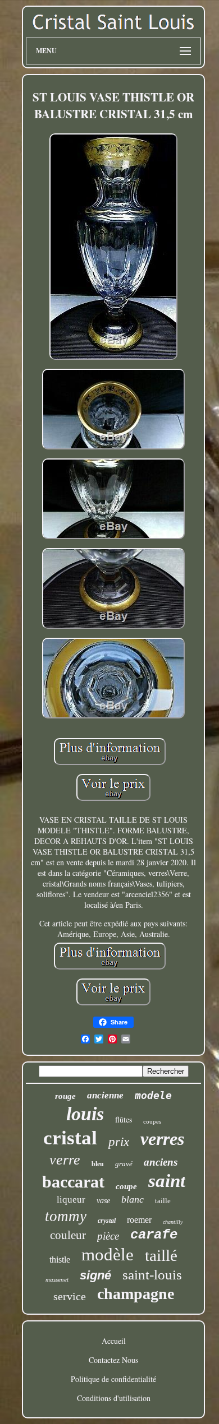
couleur (68, 1235)
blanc (132, 1199)
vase (103, 1200)
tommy (65, 1216)
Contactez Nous (113, 1360)
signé (95, 1275)
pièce (108, 1236)
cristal (70, 1138)
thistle (59, 1259)
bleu (98, 1164)
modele (153, 1095)
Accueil (114, 1340)
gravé (124, 1163)
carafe (153, 1234)
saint (166, 1181)
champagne (135, 1293)
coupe (126, 1186)
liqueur (71, 1199)
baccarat (73, 1181)
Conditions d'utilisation (113, 1398)
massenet (57, 1279)
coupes (152, 1121)
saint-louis (152, 1274)
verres (162, 1139)
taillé (161, 1255)
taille (163, 1200)
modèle (107, 1254)
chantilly (172, 1222)
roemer (139, 1219)
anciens (160, 1162)
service (69, 1296)
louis (85, 1113)
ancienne (105, 1095)
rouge (65, 1096)
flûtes (123, 1119)
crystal (107, 1220)
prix (118, 1142)
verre (64, 1160)
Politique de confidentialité (113, 1379)
